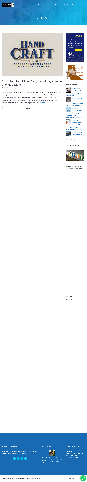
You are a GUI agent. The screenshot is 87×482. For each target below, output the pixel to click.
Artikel (57, 5)
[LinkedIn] (21, 458)
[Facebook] (14, 458)
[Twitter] (25, 458)
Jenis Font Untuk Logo (26, 108)
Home (24, 5)
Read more (44, 103)
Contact (75, 5)
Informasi (6, 107)
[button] (82, 5)
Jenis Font (16, 108)
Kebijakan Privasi (74, 478)
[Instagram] (18, 458)
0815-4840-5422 (74, 458)
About (66, 5)
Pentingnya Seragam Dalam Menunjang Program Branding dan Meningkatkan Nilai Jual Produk (75, 112)
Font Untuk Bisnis (8, 108)
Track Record (34, 5)
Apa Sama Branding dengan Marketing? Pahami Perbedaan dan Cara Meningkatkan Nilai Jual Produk (75, 125)
